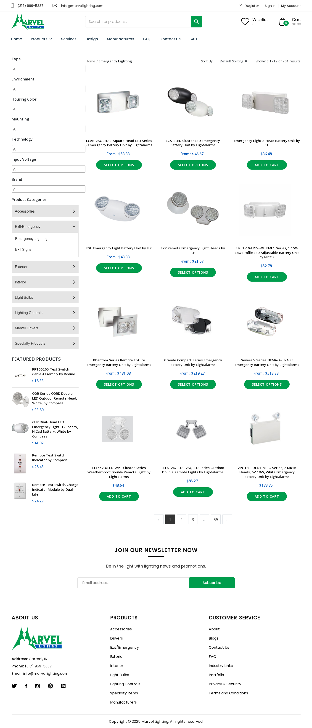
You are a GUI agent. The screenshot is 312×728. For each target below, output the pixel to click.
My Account (291, 5)
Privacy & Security (225, 684)
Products (39, 39)
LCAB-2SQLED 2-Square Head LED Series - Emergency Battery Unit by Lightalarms (119, 142)
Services (69, 39)
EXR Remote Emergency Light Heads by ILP (193, 250)
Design (91, 39)
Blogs (213, 638)
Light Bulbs (24, 297)
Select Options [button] (119, 165)
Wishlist (260, 19)
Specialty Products (30, 343)
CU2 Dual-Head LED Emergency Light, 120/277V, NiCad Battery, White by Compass (55, 429)
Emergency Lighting (31, 238)
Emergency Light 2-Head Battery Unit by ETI (267, 142)
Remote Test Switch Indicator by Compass (50, 457)
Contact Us (170, 39)
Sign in (270, 5)
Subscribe (212, 582)
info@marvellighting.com (82, 5)
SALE (194, 39)
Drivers (116, 638)
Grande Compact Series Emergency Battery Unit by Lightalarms (193, 362)
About (214, 629)
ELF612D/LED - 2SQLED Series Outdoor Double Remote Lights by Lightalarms (192, 470)
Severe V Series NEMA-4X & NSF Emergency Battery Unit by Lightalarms (267, 362)
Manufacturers (120, 39)
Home (16, 39)
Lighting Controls (28, 312)
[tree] (45, 277)
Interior (20, 282)
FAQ (147, 39)
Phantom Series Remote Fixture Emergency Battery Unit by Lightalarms (119, 362)
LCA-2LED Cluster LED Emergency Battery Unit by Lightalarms (193, 142)
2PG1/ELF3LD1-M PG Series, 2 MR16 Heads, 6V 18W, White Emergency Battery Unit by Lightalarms (267, 472)
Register (252, 5)
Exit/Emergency (27, 226)
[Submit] (196, 21)
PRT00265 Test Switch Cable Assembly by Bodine (53, 371)
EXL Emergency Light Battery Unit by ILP (119, 248)
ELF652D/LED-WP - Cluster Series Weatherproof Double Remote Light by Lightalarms (119, 472)
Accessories (25, 211)
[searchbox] (49, 69)
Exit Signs (23, 249)
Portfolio (216, 674)
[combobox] (49, 68)
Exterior (21, 266)
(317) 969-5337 (30, 5)
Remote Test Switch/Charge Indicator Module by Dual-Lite (55, 489)
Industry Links (221, 665)
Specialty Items (124, 693)
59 (216, 519)
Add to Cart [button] (267, 165)
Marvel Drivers (26, 328)
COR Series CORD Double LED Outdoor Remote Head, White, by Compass (54, 398)
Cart (296, 19)
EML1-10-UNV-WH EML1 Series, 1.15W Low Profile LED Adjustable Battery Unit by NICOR (267, 252)
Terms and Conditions (228, 693)
